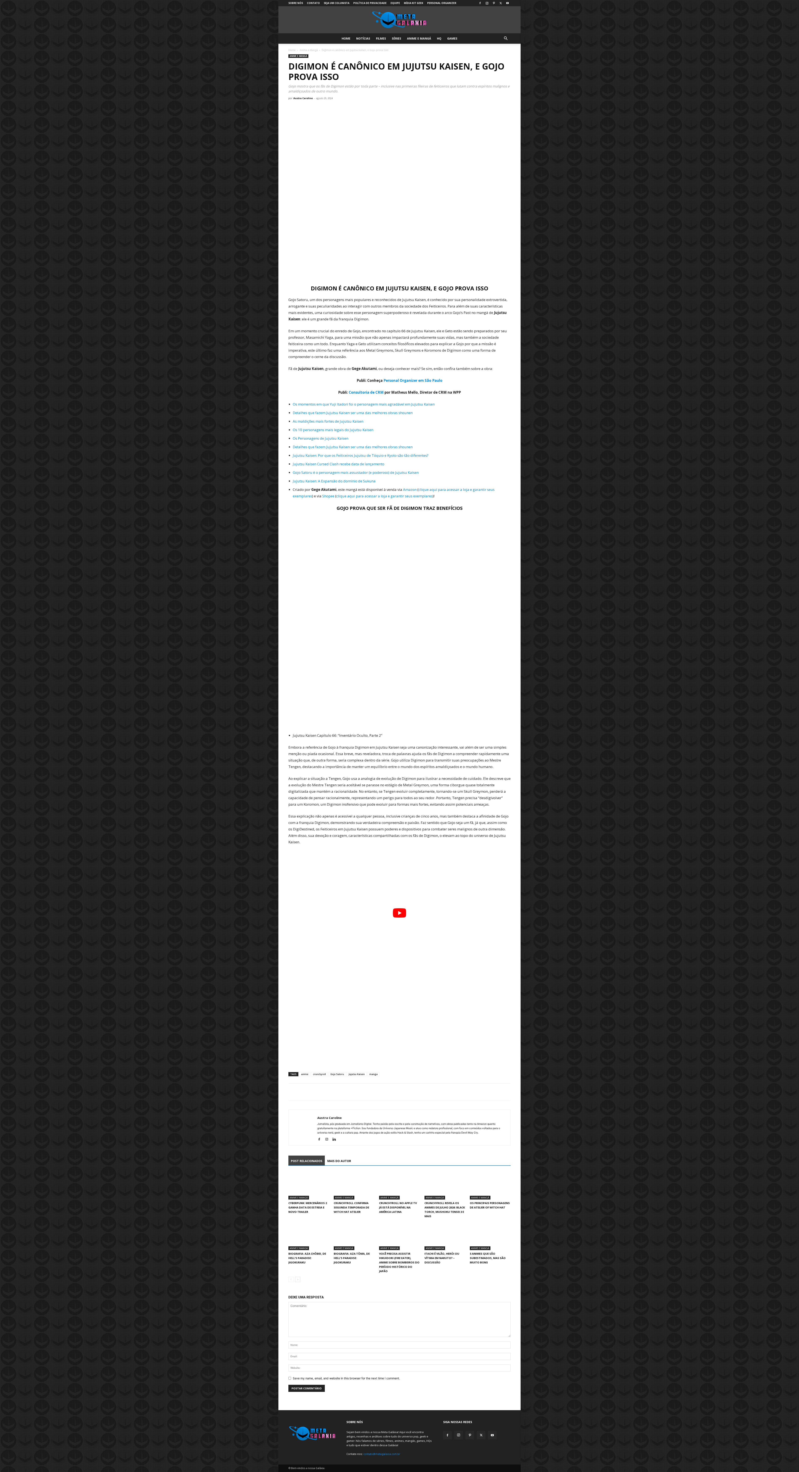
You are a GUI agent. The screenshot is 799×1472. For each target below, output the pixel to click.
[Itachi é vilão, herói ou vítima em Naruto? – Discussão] (444, 1236)
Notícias (363, 38)
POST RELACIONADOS (306, 1161)
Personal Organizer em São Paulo (412, 380)
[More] (331, 1092)
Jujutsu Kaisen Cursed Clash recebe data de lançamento (338, 464)
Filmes (381, 38)
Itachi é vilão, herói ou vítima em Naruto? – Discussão (441, 1258)
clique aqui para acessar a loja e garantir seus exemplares (384, 496)
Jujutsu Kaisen (357, 1074)
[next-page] (297, 1279)
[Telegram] (321, 1092)
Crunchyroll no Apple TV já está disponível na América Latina (398, 1207)
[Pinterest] (494, 3)
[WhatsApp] (312, 1092)
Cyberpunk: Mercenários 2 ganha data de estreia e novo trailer (307, 1207)
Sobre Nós (295, 3)
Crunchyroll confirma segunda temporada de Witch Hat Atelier (351, 1207)
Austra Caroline (303, 98)
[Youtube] (507, 3)
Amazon (410, 489)
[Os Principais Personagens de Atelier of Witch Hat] (490, 1185)
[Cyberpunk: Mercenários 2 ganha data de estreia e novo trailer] (308, 1185)
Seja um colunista (336, 3)
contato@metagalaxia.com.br (381, 1454)
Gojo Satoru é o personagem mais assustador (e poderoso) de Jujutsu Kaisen (356, 472)
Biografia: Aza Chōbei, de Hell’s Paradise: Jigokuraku (307, 1258)
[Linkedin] (335, 1139)
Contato (313, 3)
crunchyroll (319, 1074)
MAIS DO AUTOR (339, 1161)
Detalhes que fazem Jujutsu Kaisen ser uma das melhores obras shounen (353, 412)
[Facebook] (480, 3)
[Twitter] (501, 3)
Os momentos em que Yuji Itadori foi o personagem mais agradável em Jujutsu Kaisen (364, 404)
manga (373, 1074)
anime (304, 1074)
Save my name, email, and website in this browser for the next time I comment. (346, 1378)
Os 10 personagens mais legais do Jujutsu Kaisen (333, 429)
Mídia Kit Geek (413, 3)
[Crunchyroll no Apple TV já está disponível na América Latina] (399, 1185)
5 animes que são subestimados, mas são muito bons (488, 1258)
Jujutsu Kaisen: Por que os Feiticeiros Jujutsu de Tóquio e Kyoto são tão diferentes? (360, 455)
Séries (396, 38)
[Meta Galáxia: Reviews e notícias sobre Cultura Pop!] (399, 20)
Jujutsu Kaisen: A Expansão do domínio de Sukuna (334, 481)
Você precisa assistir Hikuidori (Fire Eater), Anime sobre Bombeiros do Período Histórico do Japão (399, 1262)
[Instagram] (487, 3)
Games (452, 38)
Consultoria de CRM (366, 392)
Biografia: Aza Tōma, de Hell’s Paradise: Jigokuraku (352, 1258)
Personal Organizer (441, 3)
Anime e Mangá (419, 38)
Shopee (328, 496)
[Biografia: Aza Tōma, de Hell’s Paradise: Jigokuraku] (354, 1236)
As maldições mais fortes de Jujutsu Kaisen (328, 421)
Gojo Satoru (337, 1074)
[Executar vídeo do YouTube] (399, 913)
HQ (439, 38)
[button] (506, 39)
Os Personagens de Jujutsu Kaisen (320, 438)
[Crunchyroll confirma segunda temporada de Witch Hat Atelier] (354, 1185)
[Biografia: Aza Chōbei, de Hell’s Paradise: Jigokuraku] (308, 1236)
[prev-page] (291, 1279)
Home (346, 38)
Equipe (395, 3)
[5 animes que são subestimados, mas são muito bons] (490, 1236)
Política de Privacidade (370, 3)
